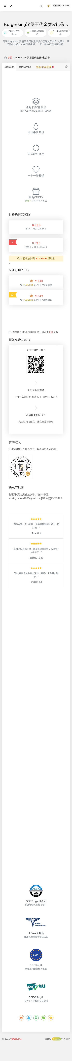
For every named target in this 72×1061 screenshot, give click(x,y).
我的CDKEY (25, 66)
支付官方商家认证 (37, 33)
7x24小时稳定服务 (60, 33)
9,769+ (66, 6)
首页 (10, 57)
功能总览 (9, 66)
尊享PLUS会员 (44, 66)
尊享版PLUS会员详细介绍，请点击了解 (35, 332)
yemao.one (16, 1038)
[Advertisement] (36, 317)
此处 (51, 332)
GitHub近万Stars (14, 33)
